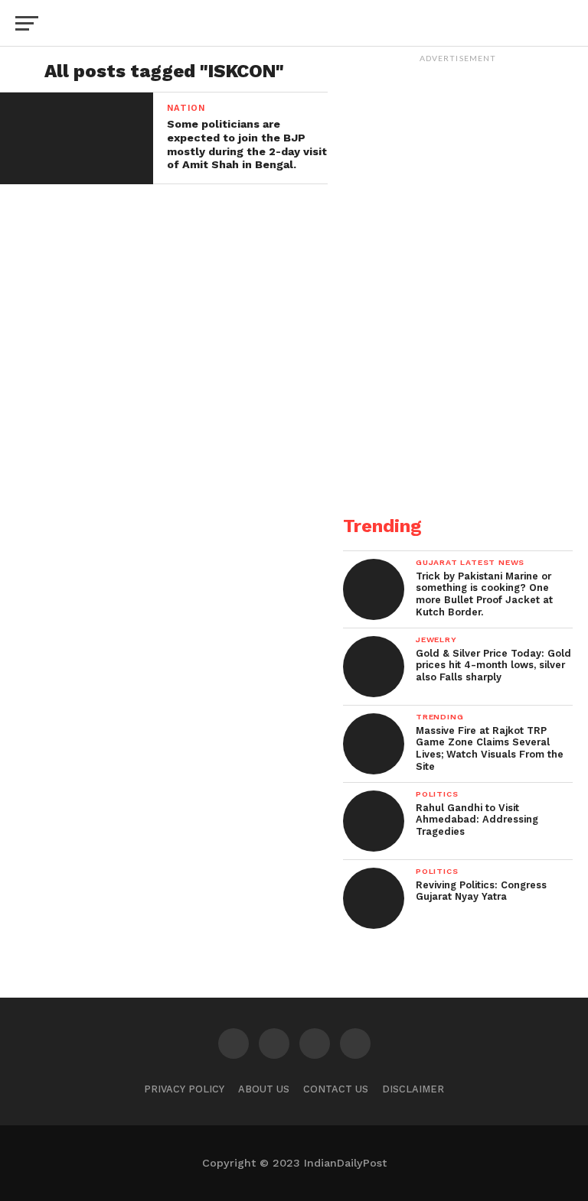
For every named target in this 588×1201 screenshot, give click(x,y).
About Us (263, 1089)
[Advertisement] (458, 398)
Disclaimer (413, 1089)
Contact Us (335, 1089)
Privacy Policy (184, 1089)
